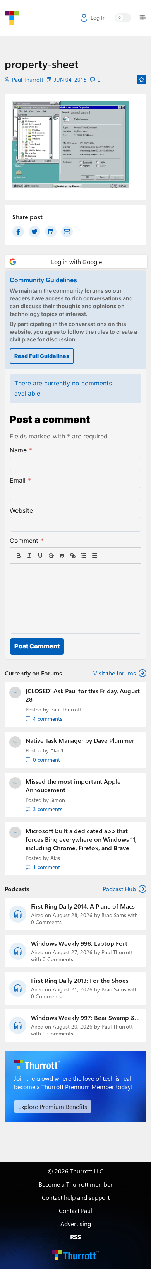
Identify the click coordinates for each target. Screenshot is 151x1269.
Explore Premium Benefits (52, 1106)
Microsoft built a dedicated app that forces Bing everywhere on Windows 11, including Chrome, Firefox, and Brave (81, 839)
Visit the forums (114, 673)
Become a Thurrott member (76, 1184)
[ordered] (83, 555)
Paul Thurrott (27, 79)
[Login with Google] (76, 261)
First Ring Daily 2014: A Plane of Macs (83, 906)
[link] (105, 555)
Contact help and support (76, 1197)
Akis (55, 857)
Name (21, 450)
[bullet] (94, 555)
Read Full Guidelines (41, 356)
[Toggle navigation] (141, 18)
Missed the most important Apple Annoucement (73, 785)
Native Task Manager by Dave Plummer (80, 740)
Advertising (75, 1224)
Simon (57, 799)
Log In (98, 17)
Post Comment (37, 646)
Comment (27, 540)
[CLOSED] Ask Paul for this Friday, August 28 (83, 695)
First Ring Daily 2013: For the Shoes (80, 980)
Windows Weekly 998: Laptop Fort (79, 943)
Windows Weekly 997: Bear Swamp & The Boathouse (83, 1018)
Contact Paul (75, 1210)
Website (21, 510)
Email (20, 480)
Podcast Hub (119, 889)
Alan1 (57, 750)
